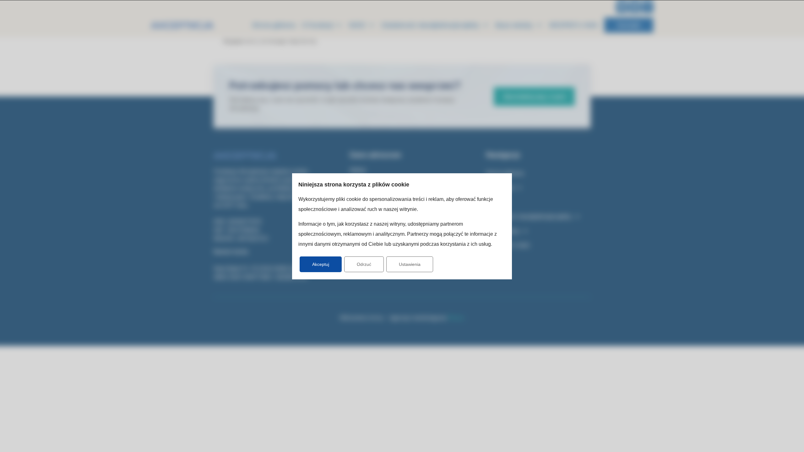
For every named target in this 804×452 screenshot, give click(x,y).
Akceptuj (320, 264)
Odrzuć (364, 264)
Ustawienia (410, 264)
